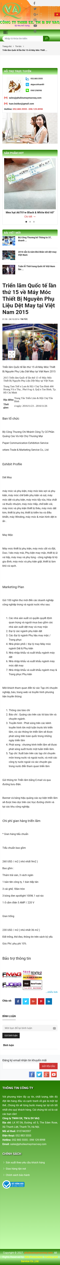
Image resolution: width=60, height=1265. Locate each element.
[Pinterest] (41, 1001)
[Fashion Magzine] (12, 974)
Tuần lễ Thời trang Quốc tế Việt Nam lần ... (36, 267)
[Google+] (33, 1001)
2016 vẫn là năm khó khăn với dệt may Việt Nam (37, 253)
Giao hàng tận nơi (16, 1168)
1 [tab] (26, 222)
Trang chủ (7, 46)
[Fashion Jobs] (12, 985)
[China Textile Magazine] (33, 974)
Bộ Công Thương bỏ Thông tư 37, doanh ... (34, 239)
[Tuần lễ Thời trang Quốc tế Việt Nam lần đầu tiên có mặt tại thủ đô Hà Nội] (8, 269)
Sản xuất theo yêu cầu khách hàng (25, 1162)
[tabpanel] (30, 188)
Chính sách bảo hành (18, 1175)
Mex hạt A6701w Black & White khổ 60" (30, 212)
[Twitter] (26, 1001)
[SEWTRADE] (33, 985)
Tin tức (18, 46)
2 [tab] (30, 222)
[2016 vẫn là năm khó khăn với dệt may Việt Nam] (8, 255)
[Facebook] (18, 1001)
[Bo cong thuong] (13, 1184)
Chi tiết (28, 216)
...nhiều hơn (52, 992)
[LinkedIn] (49, 1001)
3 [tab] (34, 222)
